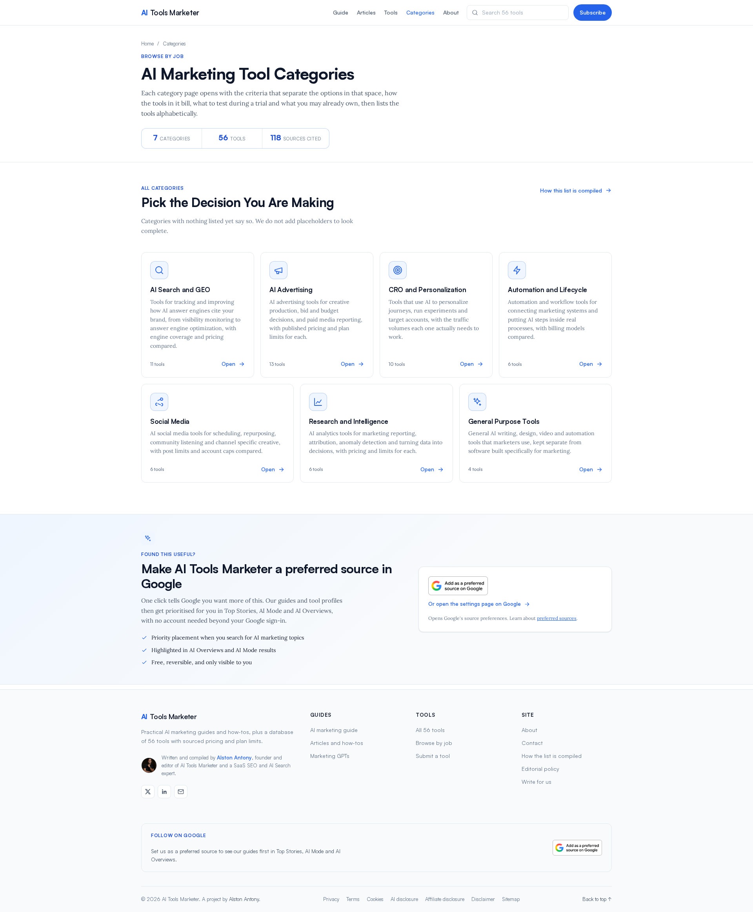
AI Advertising (290, 289)
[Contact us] (180, 791)
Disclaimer (483, 899)
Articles (366, 12)
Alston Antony (234, 757)
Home (147, 43)
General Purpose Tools (504, 421)
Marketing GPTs (329, 755)
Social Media (169, 421)
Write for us (536, 781)
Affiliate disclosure (444, 899)
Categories (420, 12)
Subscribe (593, 12)
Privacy (331, 899)
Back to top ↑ (597, 899)
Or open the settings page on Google (474, 604)
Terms (353, 899)
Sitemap (511, 899)
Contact (532, 742)
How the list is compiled (552, 755)
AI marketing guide (334, 730)
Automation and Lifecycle (547, 289)
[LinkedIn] (164, 791)
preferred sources (557, 618)
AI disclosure (404, 899)
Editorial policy (540, 768)
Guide (340, 12)
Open (228, 364)
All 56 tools (430, 730)
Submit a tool (433, 755)
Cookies (375, 899)
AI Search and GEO (180, 289)
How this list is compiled (571, 190)
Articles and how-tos (336, 742)
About (451, 12)
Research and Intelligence (348, 421)
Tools (391, 12)
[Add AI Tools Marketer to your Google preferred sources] (458, 585)
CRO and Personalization (427, 289)
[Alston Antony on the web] (148, 791)
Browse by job (434, 742)
